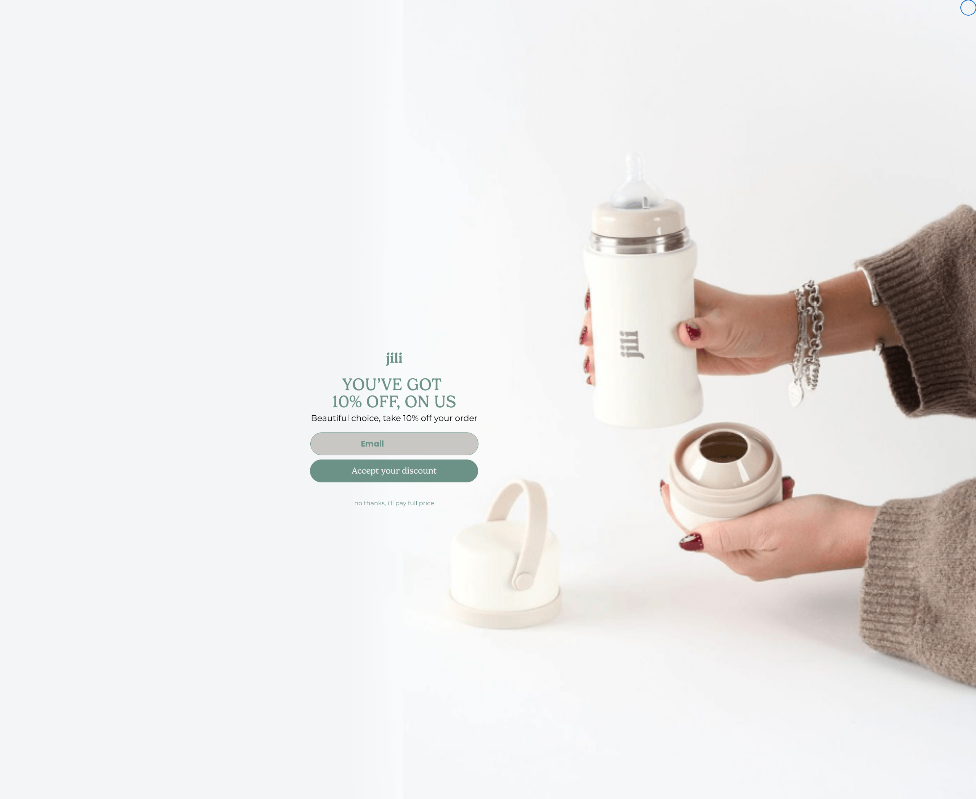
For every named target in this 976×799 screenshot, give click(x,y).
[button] (488, 478)
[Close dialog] (968, 7)
